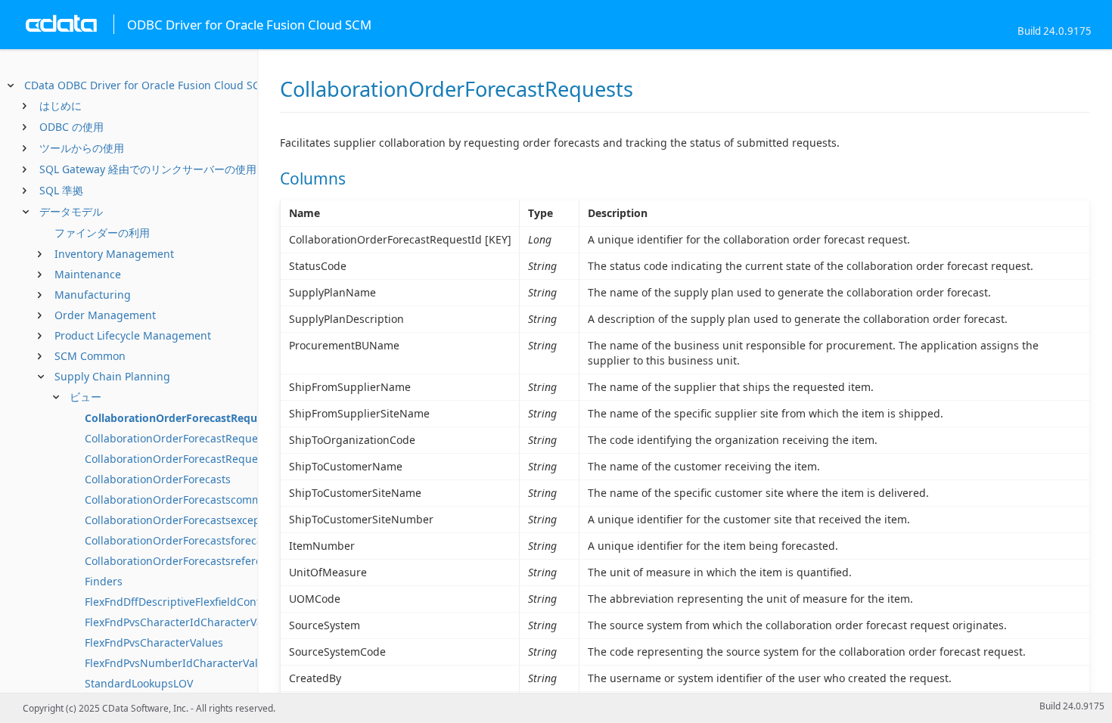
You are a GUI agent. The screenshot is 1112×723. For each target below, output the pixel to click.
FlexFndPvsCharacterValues (154, 642)
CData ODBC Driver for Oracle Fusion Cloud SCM (146, 85)
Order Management (105, 315)
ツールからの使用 (81, 148)
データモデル (71, 211)
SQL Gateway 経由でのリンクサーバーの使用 (147, 169)
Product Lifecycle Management (132, 335)
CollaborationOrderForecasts (158, 479)
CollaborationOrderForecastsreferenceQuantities (209, 561)
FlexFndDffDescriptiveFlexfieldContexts (183, 601)
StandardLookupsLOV (139, 683)
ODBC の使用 (71, 126)
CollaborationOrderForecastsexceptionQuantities (209, 520)
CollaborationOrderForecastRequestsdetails (195, 438)
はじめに (60, 105)
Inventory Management (114, 254)
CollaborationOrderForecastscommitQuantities (203, 499)
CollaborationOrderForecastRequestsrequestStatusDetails (231, 458)
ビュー (85, 396)
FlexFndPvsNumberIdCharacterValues (180, 663)
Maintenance (87, 274)
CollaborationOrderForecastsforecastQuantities (205, 540)
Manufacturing (92, 294)
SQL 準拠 (61, 190)
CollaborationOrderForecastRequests (181, 418)
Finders (104, 581)
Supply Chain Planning (112, 376)
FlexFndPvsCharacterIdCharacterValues (184, 622)
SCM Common (90, 356)
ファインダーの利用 (102, 232)
